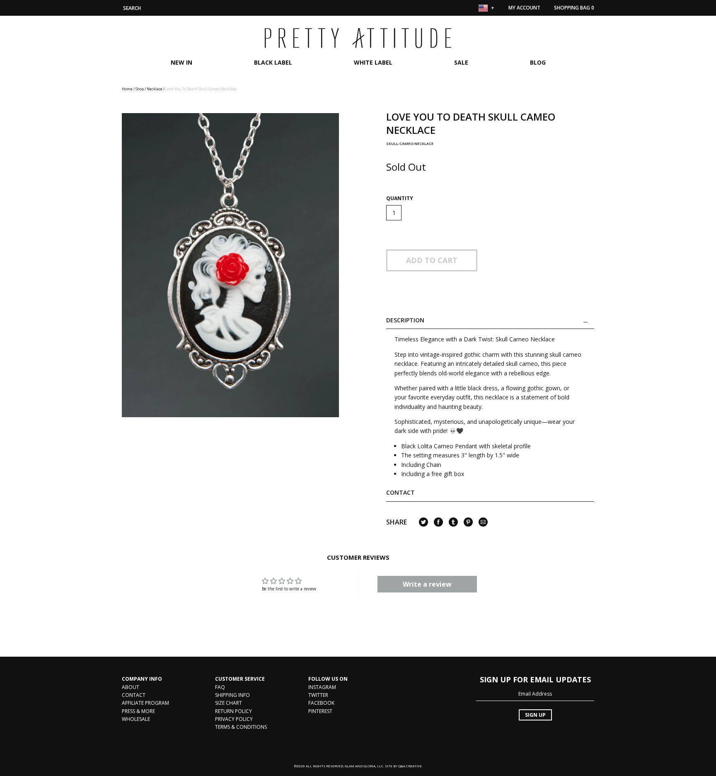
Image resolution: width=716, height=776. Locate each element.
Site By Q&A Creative (403, 766)
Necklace (154, 89)
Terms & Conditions (241, 726)
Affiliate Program (145, 702)
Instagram (322, 687)
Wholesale (136, 719)
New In (181, 62)
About (130, 687)
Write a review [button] (427, 584)
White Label (373, 62)
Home (127, 89)
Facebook (321, 702)
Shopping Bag (574, 7)
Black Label (273, 62)
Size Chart (228, 702)
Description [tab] (405, 320)
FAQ (220, 687)
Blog (538, 62)
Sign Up (535, 714)
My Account (524, 7)
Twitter (318, 695)
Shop (139, 89)
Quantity (399, 198)
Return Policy (233, 711)
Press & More (138, 711)
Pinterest (320, 711)
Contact (400, 492)
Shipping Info (232, 695)
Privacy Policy (234, 719)
